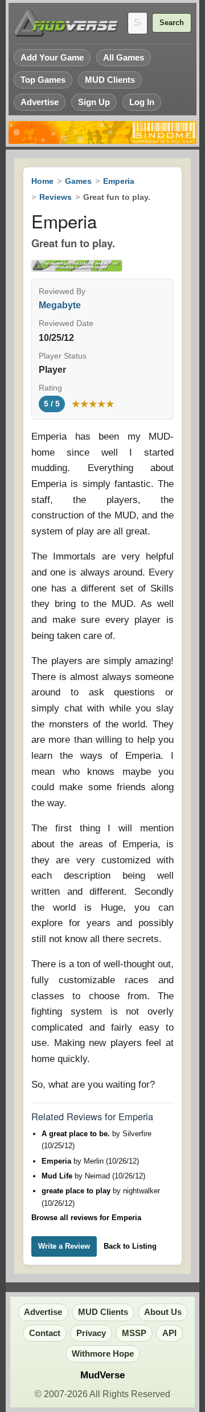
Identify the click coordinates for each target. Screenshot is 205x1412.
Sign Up (94, 102)
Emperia (118, 181)
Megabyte (60, 305)
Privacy (91, 1333)
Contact (44, 1333)
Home (42, 181)
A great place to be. (77, 1133)
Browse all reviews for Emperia (86, 1217)
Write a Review (64, 1246)
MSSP (134, 1333)
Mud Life (58, 1176)
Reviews (55, 197)
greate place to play (77, 1190)
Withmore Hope (103, 1353)
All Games (123, 57)
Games (78, 181)
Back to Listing (130, 1246)
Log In (141, 102)
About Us (163, 1312)
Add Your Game (52, 57)
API (169, 1333)
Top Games (42, 80)
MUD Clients (110, 80)
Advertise (39, 102)
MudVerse (102, 1375)
